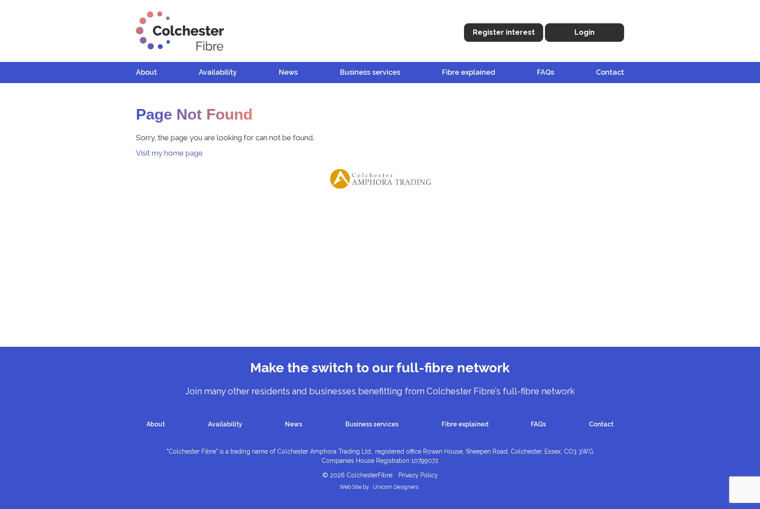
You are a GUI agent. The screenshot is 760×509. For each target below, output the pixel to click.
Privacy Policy (418, 475)
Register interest (504, 32)
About (146, 72)
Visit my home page (169, 153)
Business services (370, 72)
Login (584, 32)
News (288, 72)
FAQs (545, 72)
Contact (610, 72)
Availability (218, 72)
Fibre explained (468, 72)
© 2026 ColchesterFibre (357, 475)
